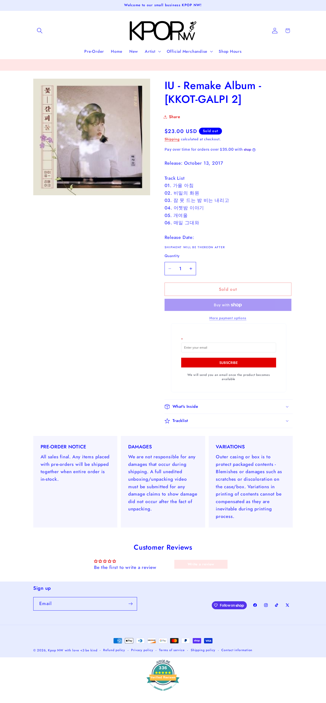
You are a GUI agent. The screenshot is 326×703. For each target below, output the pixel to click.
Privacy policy (142, 650)
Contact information (236, 650)
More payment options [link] (227, 318)
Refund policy (114, 650)
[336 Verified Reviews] (163, 692)
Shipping (172, 139)
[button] (39, 30)
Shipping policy (203, 650)
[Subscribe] (130, 604)
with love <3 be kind (81, 650)
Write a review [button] (201, 564)
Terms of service (172, 650)
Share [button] (174, 117)
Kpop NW (55, 650)
